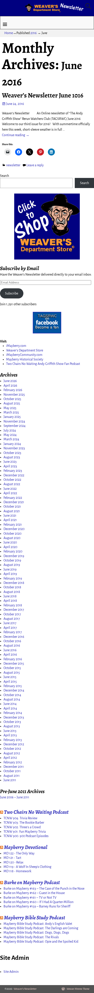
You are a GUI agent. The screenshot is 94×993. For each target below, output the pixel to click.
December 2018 (13, 583)
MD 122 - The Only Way (19, 853)
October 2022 (12, 479)
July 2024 (9, 430)
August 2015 (11, 672)
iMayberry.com (16, 345)
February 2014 (12, 713)
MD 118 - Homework (17, 871)
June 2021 (9, 515)
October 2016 (12, 641)
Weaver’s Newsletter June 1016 (42, 95)
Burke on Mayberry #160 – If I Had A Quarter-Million (38, 902)
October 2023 (12, 453)
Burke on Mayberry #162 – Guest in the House (34, 893)
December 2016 (13, 636)
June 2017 (9, 623)
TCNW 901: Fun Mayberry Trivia (24, 831)
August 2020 (11, 538)
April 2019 (10, 574)
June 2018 (10, 596)
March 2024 (11, 439)
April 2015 (10, 681)
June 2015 (9, 677)
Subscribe (11, 293)
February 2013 (12, 740)
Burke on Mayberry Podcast (32, 882)
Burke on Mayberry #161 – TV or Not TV (29, 897)
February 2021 (12, 524)
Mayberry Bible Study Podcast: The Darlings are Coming (40, 928)
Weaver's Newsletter (25, 989)
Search (4, 175)
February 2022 (12, 497)
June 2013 (9, 731)
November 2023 (14, 448)
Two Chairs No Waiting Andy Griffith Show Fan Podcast (43, 364)
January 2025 (12, 417)
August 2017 (11, 618)
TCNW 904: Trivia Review (20, 818)
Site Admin (11, 971)
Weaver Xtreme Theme (78, 989)
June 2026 (10, 381)
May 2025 (9, 408)
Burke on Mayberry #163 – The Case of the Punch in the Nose (43, 888)
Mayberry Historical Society (24, 359)
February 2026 (12, 390)
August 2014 (11, 699)
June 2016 (10, 650)
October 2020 (12, 533)
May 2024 (10, 435)
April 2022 (10, 493)
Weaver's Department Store (24, 350)
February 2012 (12, 762)
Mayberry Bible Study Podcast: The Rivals (31, 937)
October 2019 (12, 560)
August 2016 (11, 645)
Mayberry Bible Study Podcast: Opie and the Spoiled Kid (40, 941)
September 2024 (14, 426)
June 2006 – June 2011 (14, 797)
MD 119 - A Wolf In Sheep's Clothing (27, 867)
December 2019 (13, 556)
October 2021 (12, 506)
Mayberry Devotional (25, 847)
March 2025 (11, 412)
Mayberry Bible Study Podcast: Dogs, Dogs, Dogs (36, 932)
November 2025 (14, 394)
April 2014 (10, 708)
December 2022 (13, 475)
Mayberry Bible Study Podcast (34, 917)
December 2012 (13, 744)
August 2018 (11, 592)
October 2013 (12, 722)
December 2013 (13, 717)
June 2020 (10, 542)
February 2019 (12, 578)
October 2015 (12, 668)
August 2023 (11, 457)
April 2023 (10, 466)
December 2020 (13, 529)
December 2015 (13, 663)
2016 (33, 33)
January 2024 (12, 444)
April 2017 (10, 627)
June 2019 (10, 569)
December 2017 (13, 609)
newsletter (13, 165)
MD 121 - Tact (12, 858)
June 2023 (10, 461)
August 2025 (11, 403)
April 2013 (10, 735)
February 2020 (12, 551)
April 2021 (10, 520)
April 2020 (10, 547)
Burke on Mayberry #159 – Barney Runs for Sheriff (36, 906)
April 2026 (10, 385)
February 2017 (12, 632)
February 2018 (12, 605)
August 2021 (11, 511)
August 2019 (11, 565)
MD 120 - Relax (13, 862)
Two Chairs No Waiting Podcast (36, 812)
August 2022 (11, 484)
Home (8, 33)
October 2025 (12, 399)
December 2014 (13, 690)
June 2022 (10, 488)
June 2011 (9, 780)
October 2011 (12, 771)
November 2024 (14, 421)
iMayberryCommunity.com (24, 355)
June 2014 (10, 704)
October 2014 (12, 695)
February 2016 (12, 659)
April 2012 (10, 757)
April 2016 (10, 654)
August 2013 (11, 726)
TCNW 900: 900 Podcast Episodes (26, 836)
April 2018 (10, 600)
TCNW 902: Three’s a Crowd (22, 827)
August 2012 (11, 753)
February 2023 (12, 470)
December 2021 (13, 502)
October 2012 (12, 748)
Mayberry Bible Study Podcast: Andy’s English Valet (37, 923)
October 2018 (12, 587)
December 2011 (13, 766)
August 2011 (11, 775)
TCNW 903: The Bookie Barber (23, 822)
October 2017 (12, 614)
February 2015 (12, 686)
